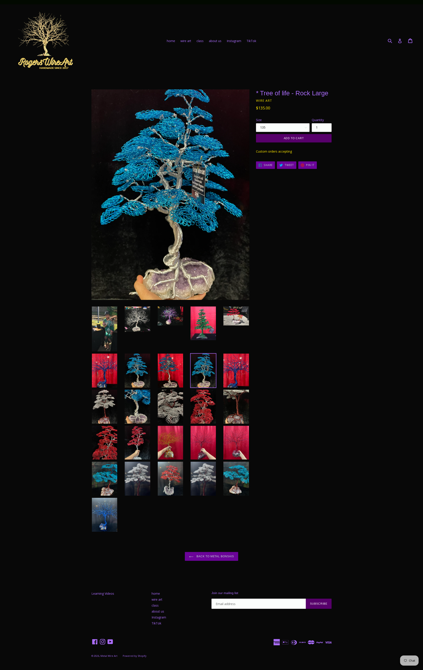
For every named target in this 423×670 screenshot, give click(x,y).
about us (215, 41)
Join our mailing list (225, 593)
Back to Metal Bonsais (215, 556)
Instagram (234, 41)
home (171, 41)
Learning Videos (102, 593)
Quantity (318, 120)
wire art (185, 41)
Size (259, 120)
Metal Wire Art (108, 655)
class (200, 41)
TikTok (251, 41)
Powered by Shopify (135, 655)
